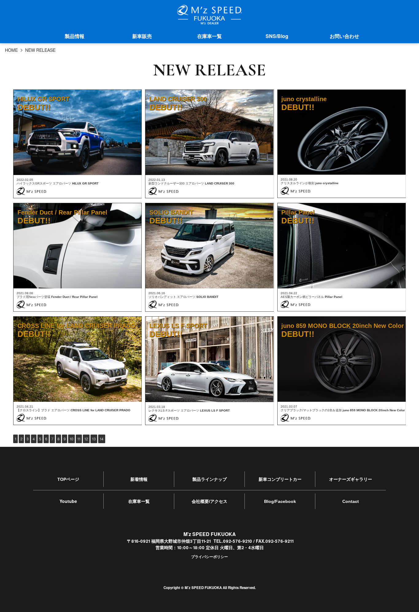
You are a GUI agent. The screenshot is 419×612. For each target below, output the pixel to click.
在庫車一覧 (209, 36)
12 (86, 438)
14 (102, 438)
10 (71, 438)
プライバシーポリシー (209, 556)
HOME (11, 50)
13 (94, 438)
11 (78, 438)
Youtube (68, 501)
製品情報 (74, 36)
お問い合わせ (344, 36)
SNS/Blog (277, 36)
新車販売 (142, 36)
